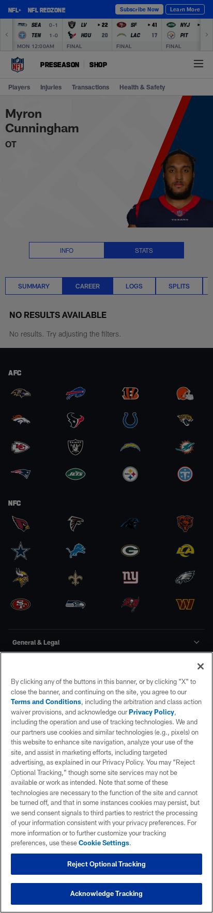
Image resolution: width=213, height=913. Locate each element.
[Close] (200, 666)
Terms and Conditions (46, 701)
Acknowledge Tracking (106, 893)
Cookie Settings (104, 843)
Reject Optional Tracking (106, 864)
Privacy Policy (151, 712)
